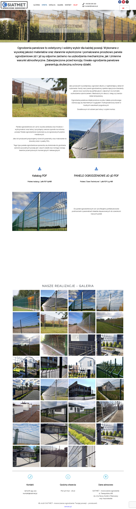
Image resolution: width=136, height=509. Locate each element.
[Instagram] (127, 1)
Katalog (52, 5)
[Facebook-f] (119, 1)
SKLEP (75, 5)
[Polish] (124, 8)
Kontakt (68, 5)
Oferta (44, 5)
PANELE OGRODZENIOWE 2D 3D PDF (96, 175)
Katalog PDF (39, 175)
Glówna (36, 5)
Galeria (60, 5)
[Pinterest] (123, 1)
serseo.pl (68, 507)
